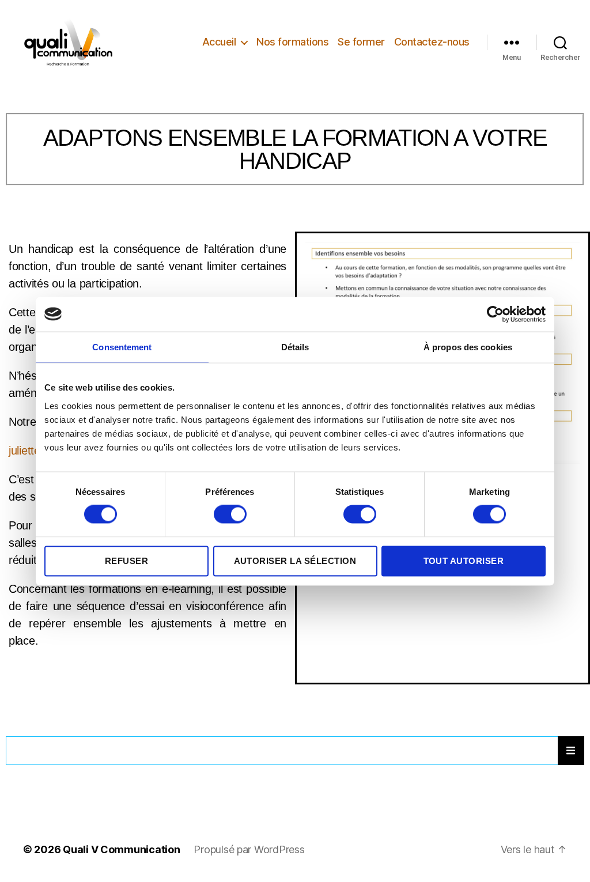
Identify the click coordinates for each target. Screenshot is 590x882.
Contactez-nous (432, 42)
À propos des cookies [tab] (467, 346)
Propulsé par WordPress (249, 849)
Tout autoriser (463, 560)
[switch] (230, 515)
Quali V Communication (121, 849)
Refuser (127, 560)
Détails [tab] (295, 346)
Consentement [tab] (122, 346)
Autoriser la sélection (295, 560)
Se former (361, 42)
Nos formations (292, 42)
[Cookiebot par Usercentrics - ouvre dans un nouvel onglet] (495, 314)
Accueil (219, 42)
